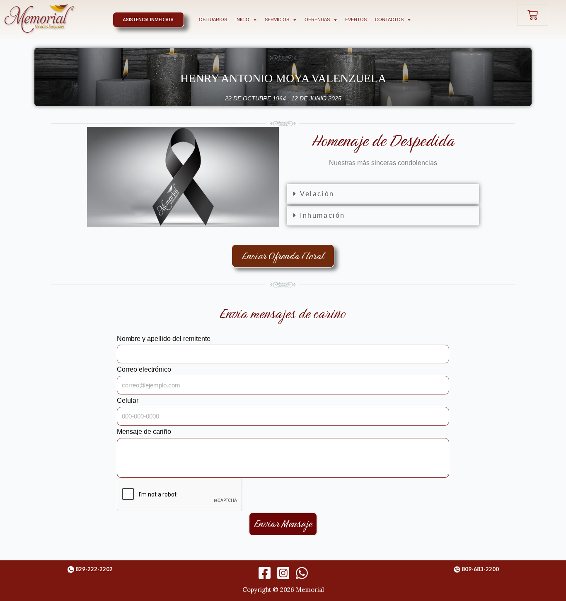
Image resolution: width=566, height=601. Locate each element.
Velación (317, 193)
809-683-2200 (480, 569)
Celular (127, 400)
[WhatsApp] (302, 573)
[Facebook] (264, 573)
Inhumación (322, 215)
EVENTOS (356, 19)
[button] (383, 194)
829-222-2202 (94, 569)
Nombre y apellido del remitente (163, 338)
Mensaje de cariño (144, 431)
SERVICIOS (277, 19)
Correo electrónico (144, 369)
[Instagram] (283, 573)
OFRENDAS (317, 19)
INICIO (242, 19)
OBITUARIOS (213, 19)
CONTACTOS (389, 19)
